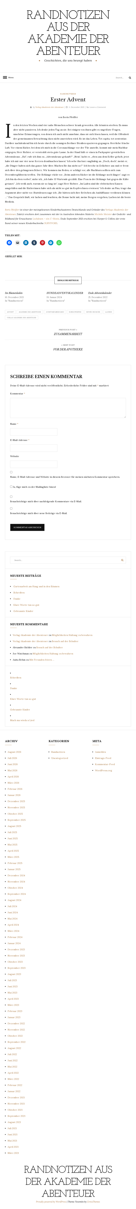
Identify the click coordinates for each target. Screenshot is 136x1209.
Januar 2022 (14, 1091)
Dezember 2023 (16, 949)
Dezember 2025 (16, 801)
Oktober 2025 (15, 813)
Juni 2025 (13, 838)
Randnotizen (68, 94)
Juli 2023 (12, 980)
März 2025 (13, 856)
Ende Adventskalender (100, 293)
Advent (10, 312)
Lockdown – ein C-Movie (46, 218)
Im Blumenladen (14, 293)
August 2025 (14, 826)
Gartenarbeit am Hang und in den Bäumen (36, 586)
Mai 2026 (12, 770)
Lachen (108, 312)
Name (14, 423)
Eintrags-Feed (103, 758)
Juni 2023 (13, 986)
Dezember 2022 (16, 1023)
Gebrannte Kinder (23, 611)
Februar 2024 (15, 937)
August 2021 (14, 1122)
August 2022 (14, 1048)
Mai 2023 (12, 992)
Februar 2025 (15, 863)
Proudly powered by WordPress (51, 1201)
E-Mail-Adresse (19, 440)
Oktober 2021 (15, 1109)
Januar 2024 (14, 943)
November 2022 (16, 1029)
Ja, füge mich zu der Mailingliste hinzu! (34, 486)
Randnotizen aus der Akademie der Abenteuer (68, 34)
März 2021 (13, 1152)
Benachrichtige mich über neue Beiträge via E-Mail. (38, 513)
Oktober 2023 (15, 961)
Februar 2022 (15, 1085)
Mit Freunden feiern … (41, 659)
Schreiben (19, 592)
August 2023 (14, 974)
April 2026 (13, 776)
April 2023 (13, 998)
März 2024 (13, 930)
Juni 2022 (13, 1060)
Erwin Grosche (93, 312)
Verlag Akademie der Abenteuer (49, 107)
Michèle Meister (103, 214)
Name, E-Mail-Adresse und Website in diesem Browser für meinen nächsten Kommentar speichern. (65, 476)
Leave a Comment (98, 107)
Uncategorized (59, 758)
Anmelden (100, 751)
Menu (10, 77)
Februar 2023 (15, 1011)
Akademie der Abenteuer (30, 312)
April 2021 (13, 1146)
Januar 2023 (14, 1017)
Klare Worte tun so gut (26, 604)
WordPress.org (103, 770)
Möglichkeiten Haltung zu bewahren (72, 635)
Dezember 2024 (16, 875)
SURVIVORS (50, 223)
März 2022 (13, 1078)
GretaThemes (93, 1201)
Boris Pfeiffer (12, 209)
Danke (16, 598)
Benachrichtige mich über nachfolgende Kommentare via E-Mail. (46, 501)
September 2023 (17, 967)
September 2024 (17, 893)
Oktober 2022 (15, 1035)
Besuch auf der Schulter (65, 641)
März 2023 (13, 1004)
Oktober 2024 (15, 887)
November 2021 (16, 1103)
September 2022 (17, 1041)
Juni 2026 (13, 764)
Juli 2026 (12, 758)
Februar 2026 (15, 788)
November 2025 (16, 807)
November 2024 (16, 881)
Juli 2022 (12, 1054)
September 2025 (17, 819)
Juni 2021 (12, 1134)
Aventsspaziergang (55, 312)
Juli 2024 (12, 906)
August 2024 (14, 900)
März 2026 (13, 782)
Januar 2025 (14, 869)
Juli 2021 (12, 1128)
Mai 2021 (12, 1140)
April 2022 (13, 1072)
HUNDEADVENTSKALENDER (65, 293)
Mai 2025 (12, 844)
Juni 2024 (13, 912)
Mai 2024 (12, 918)
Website (14, 456)
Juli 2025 (12, 832)
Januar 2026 (14, 795)
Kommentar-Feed (105, 764)
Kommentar (17, 393)
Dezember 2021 (16, 1097)
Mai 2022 (12, 1066)
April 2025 (13, 850)
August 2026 (14, 751)
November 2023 (16, 955)
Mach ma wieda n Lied (22, 720)
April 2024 (13, 924)
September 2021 (16, 1115)
